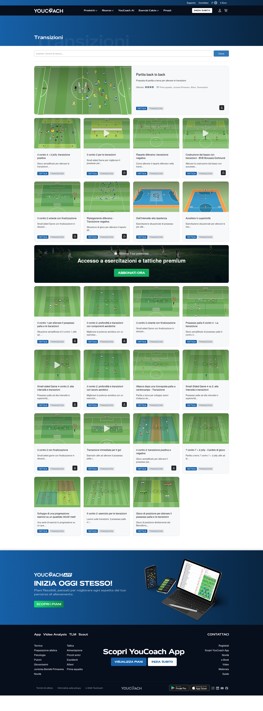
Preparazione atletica (45, 650)
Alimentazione (74, 650)
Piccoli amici (74, 655)
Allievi (70, 664)
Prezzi (167, 10)
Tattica (70, 645)
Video (226, 664)
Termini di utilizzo (44, 687)
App (37, 634)
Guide (225, 674)
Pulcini (38, 659)
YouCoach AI (126, 10)
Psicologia (40, 655)
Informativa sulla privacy (69, 687)
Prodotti (89, 10)
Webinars (224, 669)
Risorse (106, 10)
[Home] (58, 10)
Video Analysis (55, 634)
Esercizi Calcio (147, 10)
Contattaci (203, 2)
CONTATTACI (218, 634)
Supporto (191, 2)
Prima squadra (75, 669)
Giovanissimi (41, 664)
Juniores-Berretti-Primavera (49, 669)
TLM (72, 634)
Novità (37, 674)
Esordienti (72, 659)
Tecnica (38, 645)
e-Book (225, 659)
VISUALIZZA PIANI (129, 661)
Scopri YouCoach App (217, 650)
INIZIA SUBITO (202, 10)
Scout (83, 634)
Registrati (224, 645)
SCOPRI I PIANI (49, 604)
